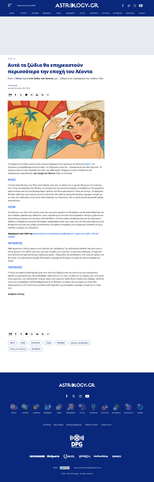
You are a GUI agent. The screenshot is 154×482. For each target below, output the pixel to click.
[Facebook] (123, 6)
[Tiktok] (129, 6)
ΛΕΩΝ (11, 207)
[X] (74, 396)
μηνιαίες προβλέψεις (80, 343)
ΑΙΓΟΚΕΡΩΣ (15, 243)
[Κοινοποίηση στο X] (21, 94)
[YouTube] (141, 6)
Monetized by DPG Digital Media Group (87, 468)
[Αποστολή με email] (47, 94)
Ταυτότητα (47, 425)
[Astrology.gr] (77, 5)
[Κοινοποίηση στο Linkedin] (37, 94)
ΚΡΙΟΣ (12, 180)
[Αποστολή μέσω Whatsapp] (31, 94)
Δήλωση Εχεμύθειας (73, 425)
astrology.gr (12, 85)
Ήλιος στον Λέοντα (18, 349)
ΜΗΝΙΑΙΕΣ (61, 343)
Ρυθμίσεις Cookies (91, 425)
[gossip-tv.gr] (85, 456)
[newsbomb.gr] (37, 456)
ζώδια (87, 164)
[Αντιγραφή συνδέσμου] (42, 94)
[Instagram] (135, 6)
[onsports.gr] (53, 456)
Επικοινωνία (106, 425)
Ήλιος (18, 78)
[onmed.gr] (116, 456)
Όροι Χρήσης (58, 425)
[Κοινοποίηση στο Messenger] (26, 94)
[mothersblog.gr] (101, 456)
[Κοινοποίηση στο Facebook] (15, 94)
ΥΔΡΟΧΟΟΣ (15, 267)
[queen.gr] (69, 456)
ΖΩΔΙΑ (48, 343)
